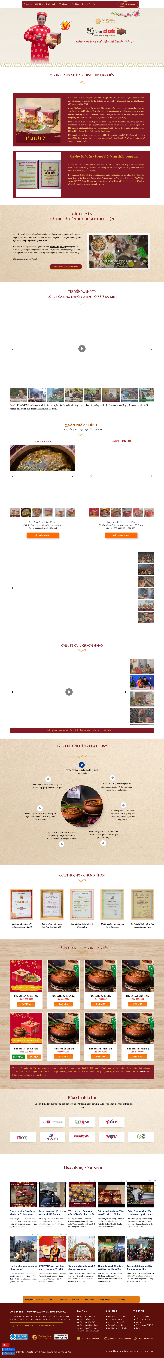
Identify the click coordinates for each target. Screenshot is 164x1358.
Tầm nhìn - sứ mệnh (144, 1319)
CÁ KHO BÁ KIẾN (76, 98)
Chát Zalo (8, 1349)
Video (138, 1322)
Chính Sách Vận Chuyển (89, 1331)
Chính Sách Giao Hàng (89, 1325)
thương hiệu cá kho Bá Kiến (62, 234)
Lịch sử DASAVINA (143, 1316)
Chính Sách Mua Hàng (88, 1328)
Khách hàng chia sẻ (116, 1322)
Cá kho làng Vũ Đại (104, 98)
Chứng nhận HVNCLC (144, 1325)
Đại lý (138, 1328)
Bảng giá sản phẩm (88, 1316)
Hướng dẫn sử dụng (88, 1319)
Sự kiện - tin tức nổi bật (117, 1328)
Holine (5, 1345)
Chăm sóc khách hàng (117, 1319)
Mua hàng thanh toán (116, 1316)
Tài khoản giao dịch (116, 1325)
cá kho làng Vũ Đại (58, 247)
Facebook (8, 1353)
